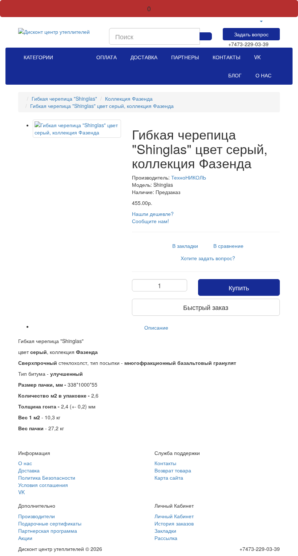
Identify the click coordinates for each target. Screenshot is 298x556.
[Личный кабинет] (261, 20)
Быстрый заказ (205, 307)
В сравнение (226, 245)
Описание (156, 327)
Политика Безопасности (46, 477)
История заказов (174, 523)
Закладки (165, 530)
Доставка (145, 57)
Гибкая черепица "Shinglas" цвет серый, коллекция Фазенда (102, 105)
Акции (25, 537)
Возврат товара (172, 470)
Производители (36, 516)
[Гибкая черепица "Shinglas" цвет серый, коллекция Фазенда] (77, 129)
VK (258, 57)
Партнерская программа (47, 530)
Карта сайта (168, 477)
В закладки (183, 245)
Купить (239, 287)
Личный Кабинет (174, 516)
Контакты (228, 57)
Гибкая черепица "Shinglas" (64, 98)
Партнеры (186, 57)
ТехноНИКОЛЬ (188, 177)
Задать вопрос (251, 34)
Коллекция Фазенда (129, 98)
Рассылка (165, 537)
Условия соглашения (43, 484)
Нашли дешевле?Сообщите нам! (153, 217)
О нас (264, 75)
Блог (236, 75)
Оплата (108, 57)
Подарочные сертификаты (49, 523)
